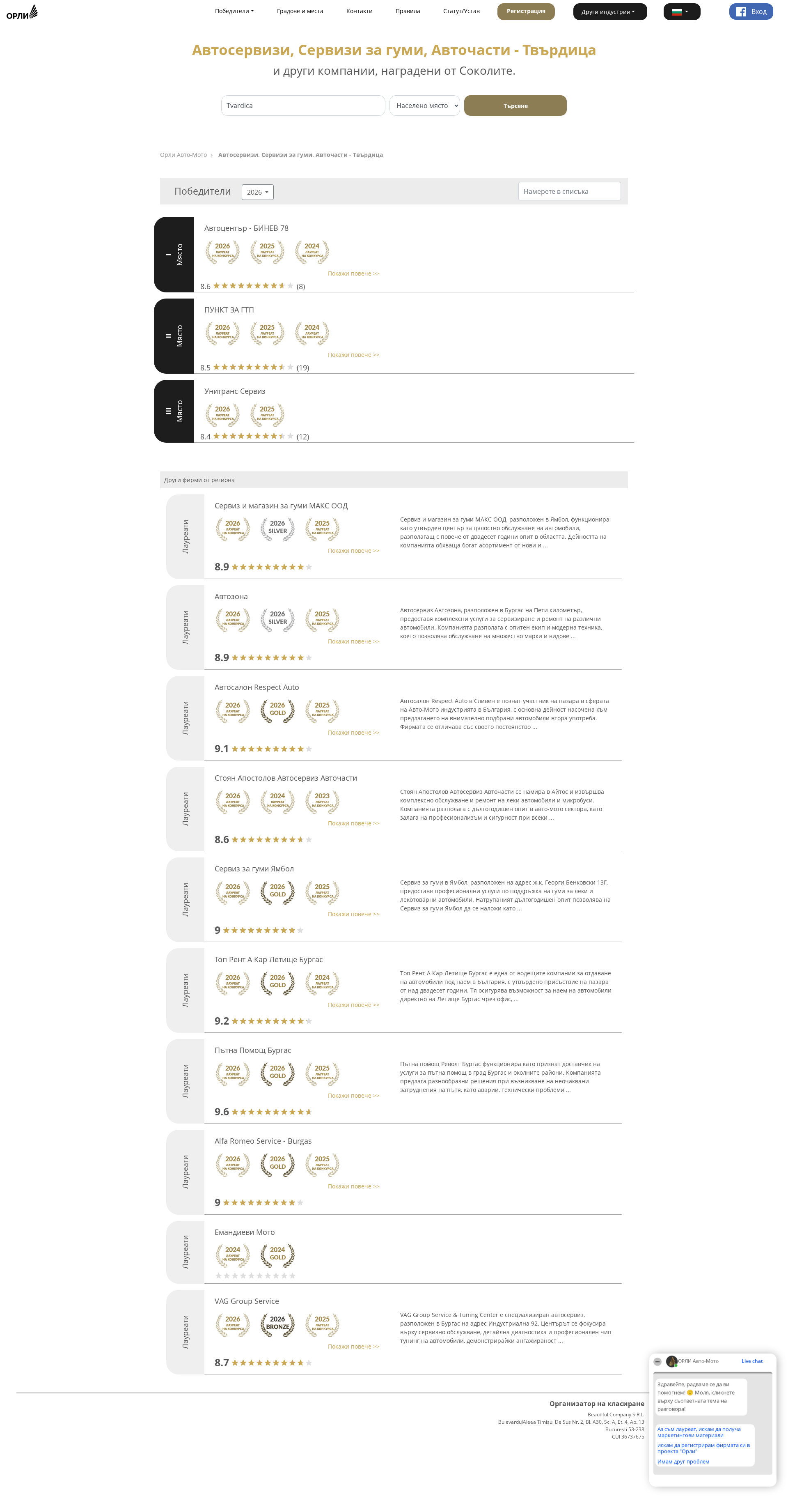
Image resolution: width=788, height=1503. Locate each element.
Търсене (516, 106)
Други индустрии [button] (606, 12)
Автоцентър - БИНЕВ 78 (246, 228)
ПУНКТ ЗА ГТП (229, 310)
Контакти (359, 11)
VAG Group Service (247, 1301)
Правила (408, 11)
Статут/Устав (461, 11)
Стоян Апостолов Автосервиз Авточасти (286, 778)
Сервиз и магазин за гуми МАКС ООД (281, 505)
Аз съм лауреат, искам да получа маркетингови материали (699, 1432)
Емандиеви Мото (245, 1232)
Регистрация (526, 11)
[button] (682, 11)
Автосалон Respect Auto (257, 687)
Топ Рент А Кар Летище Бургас (269, 959)
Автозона (231, 596)
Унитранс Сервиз (235, 391)
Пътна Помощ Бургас (253, 1050)
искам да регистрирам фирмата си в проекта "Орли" (703, 1448)
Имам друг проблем (683, 1461)
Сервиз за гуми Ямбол (254, 868)
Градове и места (300, 11)
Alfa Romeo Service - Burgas (263, 1141)
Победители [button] (232, 11)
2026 (255, 192)
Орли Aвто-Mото (183, 155)
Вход (758, 11)
